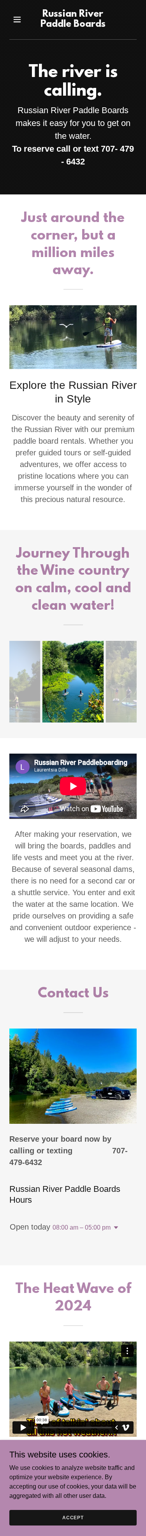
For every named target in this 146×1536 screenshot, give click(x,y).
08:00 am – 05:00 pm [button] (82, 1227)
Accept (73, 1517)
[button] (18, 19)
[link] (73, 24)
